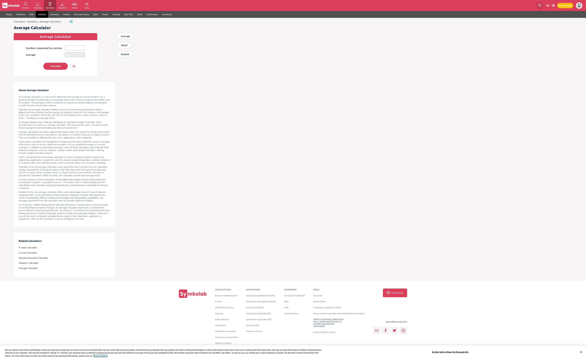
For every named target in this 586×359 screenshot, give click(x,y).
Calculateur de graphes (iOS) (259, 319)
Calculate (55, 66)
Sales (95, 14)
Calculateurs (220, 325)
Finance (66, 14)
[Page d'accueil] (193, 293)
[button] (71, 21)
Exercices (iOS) (252, 325)
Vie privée (317, 295)
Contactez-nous (291, 313)
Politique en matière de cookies (327, 307)
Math (31, 14)
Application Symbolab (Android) (260, 295)
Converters (167, 14)
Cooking (116, 14)
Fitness (105, 14)
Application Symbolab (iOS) (258, 313)
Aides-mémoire (222, 319)
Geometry (54, 14)
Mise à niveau (565, 5)
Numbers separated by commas (44, 48)
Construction (152, 14)
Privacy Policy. (100, 356)
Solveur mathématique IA (226, 295)
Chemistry (20, 14)
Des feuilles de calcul (224, 307)
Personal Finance (81, 14)
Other (139, 14)
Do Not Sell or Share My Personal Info (450, 352)
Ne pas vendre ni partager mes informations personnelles (339, 313)
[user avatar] (579, 5)
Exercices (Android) (254, 307)
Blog (286, 301)
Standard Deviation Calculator (33, 258)
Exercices (219, 313)
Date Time (128, 14)
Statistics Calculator (28, 263)
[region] (293, 352)
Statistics (42, 14)
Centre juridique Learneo (324, 332)
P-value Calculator (28, 247)
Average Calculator (50, 21)
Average (31, 54)
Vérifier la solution (223, 343)
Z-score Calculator (28, 253)
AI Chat (218, 301)
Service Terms (319, 301)
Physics (9, 14)
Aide (286, 307)
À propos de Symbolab (294, 295)
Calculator (19, 21)
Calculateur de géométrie (226, 337)
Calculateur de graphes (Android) (261, 301)
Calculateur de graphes (225, 331)
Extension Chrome (254, 331)
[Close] (581, 352)
